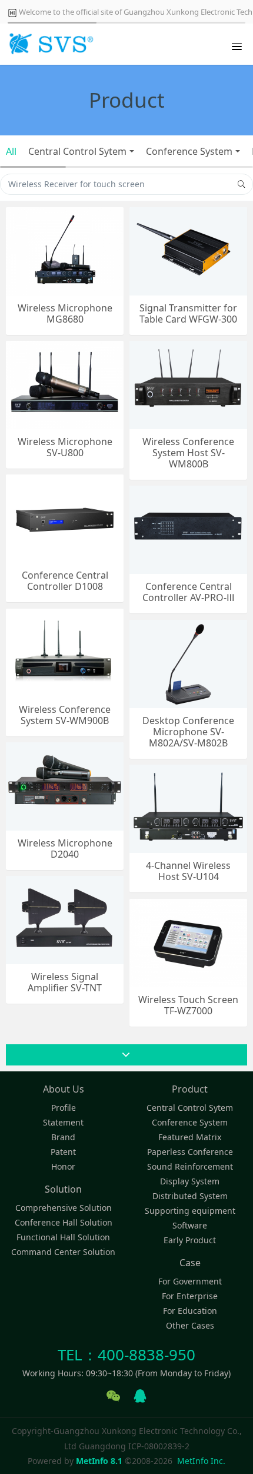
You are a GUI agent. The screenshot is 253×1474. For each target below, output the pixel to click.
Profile (63, 1107)
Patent (63, 1151)
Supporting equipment (190, 1210)
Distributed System (190, 1195)
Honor (63, 1166)
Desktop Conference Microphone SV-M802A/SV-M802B (188, 732)
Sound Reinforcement (190, 1166)
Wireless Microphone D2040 (65, 849)
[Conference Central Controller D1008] (65, 517)
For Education (190, 1310)
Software (189, 1225)
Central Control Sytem (77, 151)
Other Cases (190, 1325)
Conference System (189, 151)
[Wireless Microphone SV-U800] (65, 383)
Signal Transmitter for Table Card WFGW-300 (188, 314)
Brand (63, 1137)
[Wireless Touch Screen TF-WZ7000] (188, 941)
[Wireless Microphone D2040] (65, 785)
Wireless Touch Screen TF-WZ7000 (188, 1005)
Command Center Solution (63, 1251)
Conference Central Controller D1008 (65, 581)
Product (190, 1089)
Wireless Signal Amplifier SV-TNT (65, 982)
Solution (63, 1189)
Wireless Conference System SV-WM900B (65, 715)
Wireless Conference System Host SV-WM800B (188, 453)
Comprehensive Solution (63, 1207)
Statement (63, 1122)
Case (190, 1262)
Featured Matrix (189, 1137)
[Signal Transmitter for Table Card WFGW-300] (188, 249)
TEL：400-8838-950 (126, 1354)
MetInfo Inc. (201, 1460)
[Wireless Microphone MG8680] (65, 249)
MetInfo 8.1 (99, 1460)
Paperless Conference (190, 1151)
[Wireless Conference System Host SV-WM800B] (188, 383)
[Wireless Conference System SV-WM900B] (65, 651)
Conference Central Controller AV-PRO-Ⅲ (188, 592)
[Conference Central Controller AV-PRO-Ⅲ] (188, 528)
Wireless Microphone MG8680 (65, 314)
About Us (63, 1089)
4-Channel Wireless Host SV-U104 (188, 871)
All (11, 151)
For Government (190, 1281)
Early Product (190, 1240)
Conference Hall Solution (63, 1222)
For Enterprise (190, 1296)
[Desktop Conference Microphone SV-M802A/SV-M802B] (188, 662)
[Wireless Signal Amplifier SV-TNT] (65, 918)
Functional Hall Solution (63, 1237)
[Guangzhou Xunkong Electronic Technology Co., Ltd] (50, 44)
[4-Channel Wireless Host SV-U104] (188, 807)
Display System (189, 1181)
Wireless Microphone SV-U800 (65, 447)
